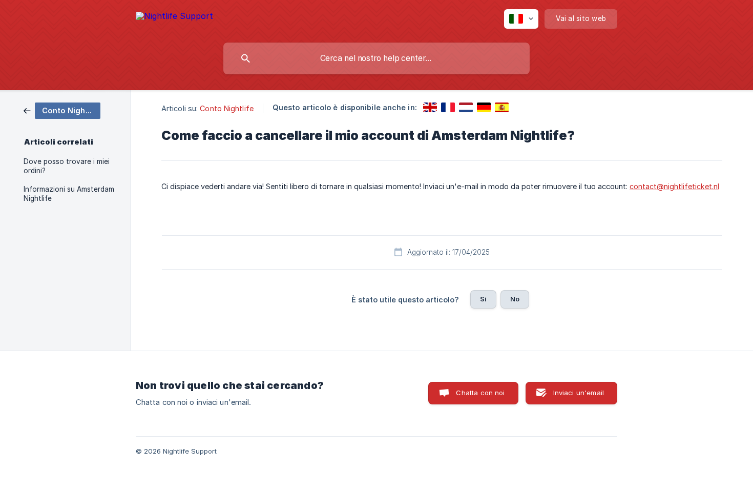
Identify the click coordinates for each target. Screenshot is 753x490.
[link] (62, 110)
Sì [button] (483, 299)
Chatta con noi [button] (480, 393)
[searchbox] (376, 58)
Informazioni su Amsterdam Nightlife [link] (69, 193)
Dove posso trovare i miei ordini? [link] (67, 166)
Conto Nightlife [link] (227, 108)
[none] (174, 17)
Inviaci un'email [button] (578, 393)
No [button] (514, 299)
